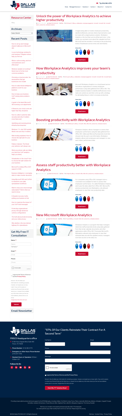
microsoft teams (108, 77)
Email (13, 251)
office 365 (41, 78)
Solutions (85, 7)
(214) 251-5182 (17, 354)
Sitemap (91, 414)
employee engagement (88, 23)
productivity (42, 25)
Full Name (48, 340)
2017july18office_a (69, 219)
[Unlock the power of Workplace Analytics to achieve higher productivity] (54, 35)
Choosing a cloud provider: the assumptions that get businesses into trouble (21, 79)
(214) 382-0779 (106, 3)
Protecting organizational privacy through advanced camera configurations (20, 211)
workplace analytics (50, 25)
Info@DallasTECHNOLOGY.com (19, 300)
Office (62, 23)
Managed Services (74, 7)
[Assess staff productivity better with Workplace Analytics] (54, 184)
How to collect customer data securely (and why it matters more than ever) (21, 117)
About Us (100, 7)
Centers (92, 7)
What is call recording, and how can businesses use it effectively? (21, 63)
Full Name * (14, 246)
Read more (82, 60)
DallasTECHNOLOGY (53, 23)
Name (13, 240)
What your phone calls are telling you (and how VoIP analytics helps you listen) (22, 152)
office (37, 78)
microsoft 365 (102, 23)
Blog (13, 22)
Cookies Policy (99, 414)
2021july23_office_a (69, 77)
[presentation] (21, 268)
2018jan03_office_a (70, 173)
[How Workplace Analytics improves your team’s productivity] (54, 89)
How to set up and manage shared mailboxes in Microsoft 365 (21, 46)
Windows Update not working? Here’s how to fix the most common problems (21, 71)
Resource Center (21, 17)
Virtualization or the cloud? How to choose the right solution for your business (21, 161)
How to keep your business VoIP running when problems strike (20, 96)
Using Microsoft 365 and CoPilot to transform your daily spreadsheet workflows (22, 181)
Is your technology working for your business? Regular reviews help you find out (21, 54)
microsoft (96, 23)
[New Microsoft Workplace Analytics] (54, 229)
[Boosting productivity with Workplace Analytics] (54, 134)
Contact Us (108, 7)
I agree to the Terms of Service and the (22, 275)
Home (66, 7)
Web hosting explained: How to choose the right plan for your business (21, 138)
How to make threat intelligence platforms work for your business (21, 88)
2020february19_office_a (72, 123)
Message (48, 356)
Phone (13, 259)
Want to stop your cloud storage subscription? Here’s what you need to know (22, 190)
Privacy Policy (21, 276)
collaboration (79, 23)
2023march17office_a (71, 23)
